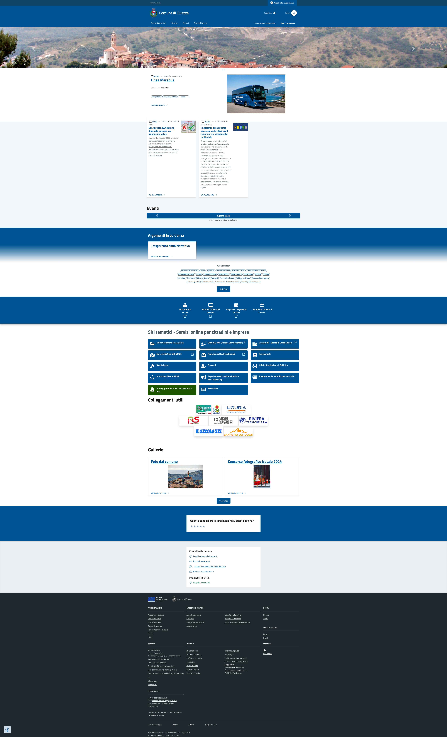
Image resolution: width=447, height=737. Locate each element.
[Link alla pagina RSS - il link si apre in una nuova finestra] (274, 13)
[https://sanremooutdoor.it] (238, 432)
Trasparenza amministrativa (265, 23)
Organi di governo (155, 626)
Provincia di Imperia (193, 654)
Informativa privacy (232, 650)
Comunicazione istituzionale (256, 270)
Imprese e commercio (233, 618)
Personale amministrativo (158, 629)
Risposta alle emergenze (260, 278)
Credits (191, 724)
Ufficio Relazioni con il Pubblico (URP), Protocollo (166, 675)
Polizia (238, 278)
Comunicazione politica (186, 274)
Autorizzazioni (191, 626)
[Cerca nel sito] (293, 13)
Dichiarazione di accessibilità (236, 658)
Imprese (266, 274)
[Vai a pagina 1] (222, 69)
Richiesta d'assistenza (233, 673)
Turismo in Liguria (193, 673)
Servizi (186, 23)
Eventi (265, 638)
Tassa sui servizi (207, 282)
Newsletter (267, 653)
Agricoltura (210, 270)
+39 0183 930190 (162, 659)
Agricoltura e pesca (193, 614)
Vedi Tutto (223, 500)
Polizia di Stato (192, 665)
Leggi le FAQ (230, 664)
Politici (150, 633)
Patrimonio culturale (227, 278)
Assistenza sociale (238, 270)
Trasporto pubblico (232, 282)
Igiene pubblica (236, 274)
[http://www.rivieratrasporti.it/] (253, 421)
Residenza (246, 278)
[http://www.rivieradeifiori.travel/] (216, 410)
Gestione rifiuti (224, 274)
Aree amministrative (156, 614)
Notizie (266, 614)
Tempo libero (219, 282)
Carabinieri (190, 662)
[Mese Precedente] (157, 215)
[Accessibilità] (7, 730)
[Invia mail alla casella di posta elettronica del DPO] (160, 697)
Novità (174, 23)
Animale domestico (223, 270)
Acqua (202, 270)
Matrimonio (191, 278)
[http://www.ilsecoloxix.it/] (208, 431)
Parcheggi (214, 278)
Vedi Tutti (223, 289)
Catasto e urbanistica (233, 614)
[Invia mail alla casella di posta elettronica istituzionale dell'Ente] (164, 666)
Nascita (206, 278)
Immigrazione (248, 274)
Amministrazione (158, 23)
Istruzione (181, 278)
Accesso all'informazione (189, 270)
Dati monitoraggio (155, 724)
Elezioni (198, 274)
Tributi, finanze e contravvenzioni (237, 622)
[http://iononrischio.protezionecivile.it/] (223, 421)
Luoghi (265, 634)
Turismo (244, 282)
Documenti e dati (154, 618)
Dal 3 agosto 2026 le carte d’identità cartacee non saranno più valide (161, 131)
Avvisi (265, 618)
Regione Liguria (155, 3)
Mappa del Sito (211, 724)
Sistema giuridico (194, 282)
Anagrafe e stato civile (195, 622)
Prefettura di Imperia (194, 658)
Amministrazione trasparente (236, 661)
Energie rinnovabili (210, 274)
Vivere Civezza (200, 23)
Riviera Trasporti (192, 669)
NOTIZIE (156, 76)
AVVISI (154, 121)
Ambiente (190, 618)
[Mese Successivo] (290, 215)
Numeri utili (152, 684)
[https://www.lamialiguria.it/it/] (236, 410)
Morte (199, 278)
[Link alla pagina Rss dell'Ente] (264, 650)
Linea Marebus (162, 80)
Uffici (150, 637)
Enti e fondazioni (154, 622)
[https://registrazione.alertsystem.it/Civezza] (193, 421)
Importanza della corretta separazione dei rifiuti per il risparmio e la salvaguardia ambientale (214, 132)
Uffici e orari (152, 681)
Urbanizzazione (254, 282)
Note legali (229, 654)
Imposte (258, 274)
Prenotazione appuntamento (236, 670)
